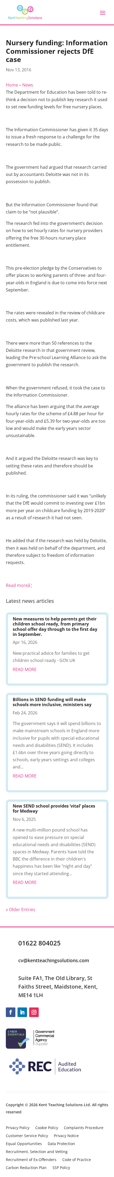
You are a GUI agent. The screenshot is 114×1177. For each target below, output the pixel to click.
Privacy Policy (17, 1128)
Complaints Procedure (83, 1128)
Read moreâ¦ (19, 585)
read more (25, 669)
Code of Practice (76, 1160)
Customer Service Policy (27, 1136)
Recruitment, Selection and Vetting (37, 1152)
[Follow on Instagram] (34, 1012)
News (27, 85)
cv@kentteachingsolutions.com (53, 960)
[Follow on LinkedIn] (22, 1012)
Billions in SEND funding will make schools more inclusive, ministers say (52, 702)
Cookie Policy (46, 1128)
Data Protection (61, 1144)
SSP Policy (61, 1168)
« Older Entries (20, 909)
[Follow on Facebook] (10, 1012)
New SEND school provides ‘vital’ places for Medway (54, 808)
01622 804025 (39, 943)
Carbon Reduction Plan (26, 1168)
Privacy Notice (66, 1136)
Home (12, 85)
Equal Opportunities (24, 1144)
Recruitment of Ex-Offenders (31, 1160)
